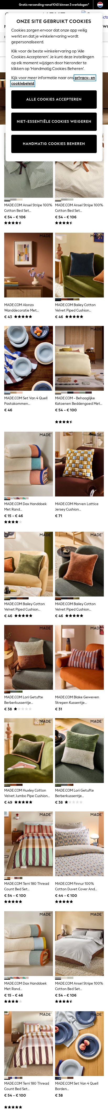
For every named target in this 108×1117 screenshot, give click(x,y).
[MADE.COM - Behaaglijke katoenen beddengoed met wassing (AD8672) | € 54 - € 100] (79, 358)
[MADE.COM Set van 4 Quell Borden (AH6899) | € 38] (79, 1043)
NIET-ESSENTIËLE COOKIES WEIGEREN (54, 121)
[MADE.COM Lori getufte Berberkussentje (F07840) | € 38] (79, 750)
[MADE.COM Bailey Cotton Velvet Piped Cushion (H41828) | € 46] (79, 564)
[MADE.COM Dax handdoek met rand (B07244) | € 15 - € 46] (28, 464)
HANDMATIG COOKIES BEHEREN (54, 144)
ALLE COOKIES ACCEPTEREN (54, 99)
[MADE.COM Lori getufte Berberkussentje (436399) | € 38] (28, 657)
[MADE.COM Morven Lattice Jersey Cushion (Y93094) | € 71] (79, 464)
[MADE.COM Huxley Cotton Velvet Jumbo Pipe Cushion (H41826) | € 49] (28, 750)
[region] (54, 87)
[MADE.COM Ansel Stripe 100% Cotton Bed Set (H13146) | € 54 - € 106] (79, 165)
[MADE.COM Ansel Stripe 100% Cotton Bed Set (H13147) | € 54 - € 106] (28, 165)
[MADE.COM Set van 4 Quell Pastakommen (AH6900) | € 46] (28, 358)
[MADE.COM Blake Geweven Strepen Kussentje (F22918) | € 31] (79, 657)
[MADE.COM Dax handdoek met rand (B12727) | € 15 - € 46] (28, 943)
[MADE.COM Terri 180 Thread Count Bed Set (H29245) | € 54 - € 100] (28, 843)
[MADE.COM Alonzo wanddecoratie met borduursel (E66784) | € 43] (28, 265)
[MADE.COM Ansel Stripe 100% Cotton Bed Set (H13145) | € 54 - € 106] (79, 943)
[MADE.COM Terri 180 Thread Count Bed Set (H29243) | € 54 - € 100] (28, 1043)
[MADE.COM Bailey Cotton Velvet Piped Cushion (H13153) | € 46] (79, 265)
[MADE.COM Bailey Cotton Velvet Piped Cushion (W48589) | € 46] (28, 564)
